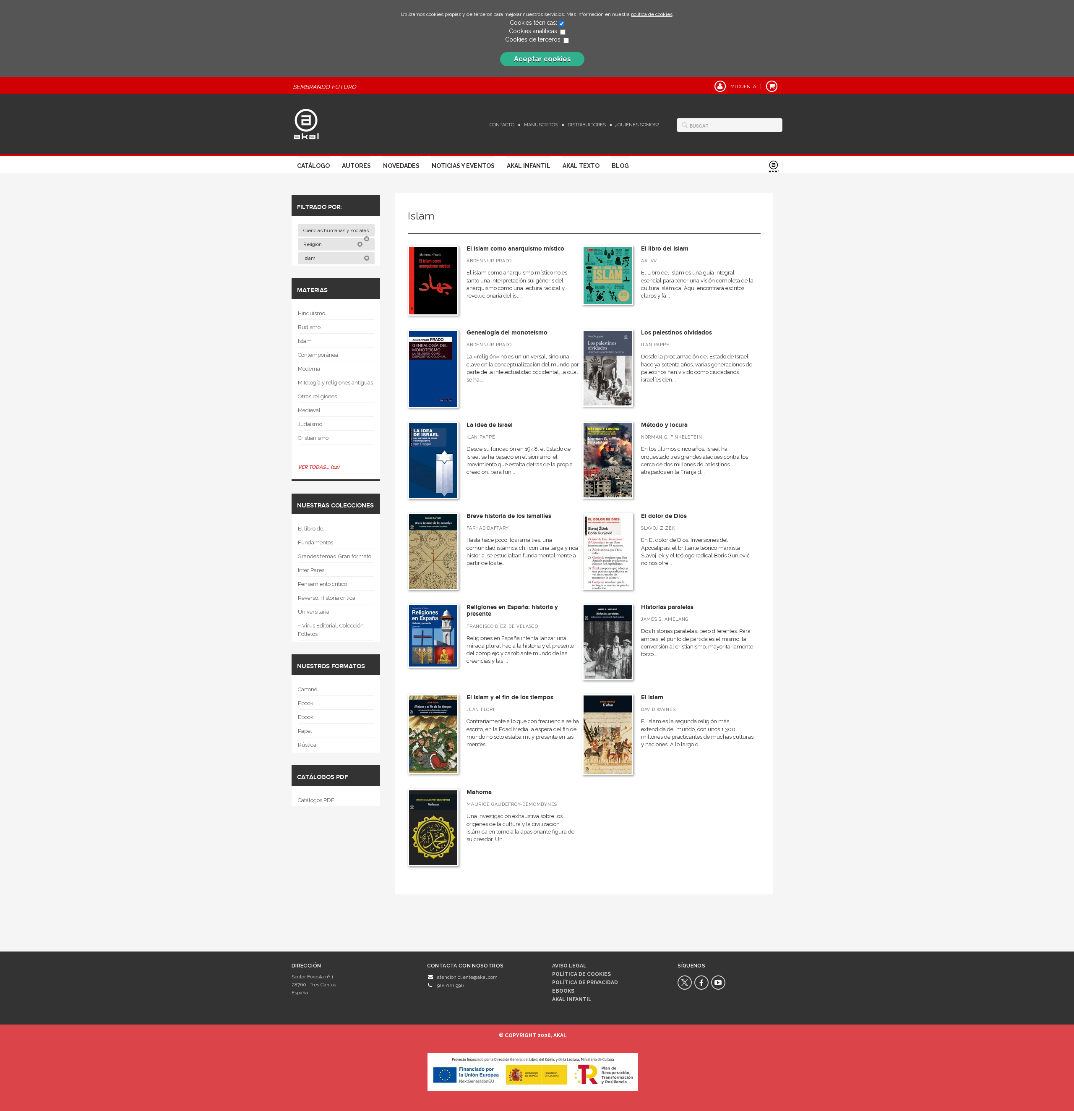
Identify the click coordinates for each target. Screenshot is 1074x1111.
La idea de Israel (490, 425)
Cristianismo (313, 438)
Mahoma (479, 792)
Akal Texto (581, 165)
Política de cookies (581, 974)
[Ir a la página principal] (306, 123)
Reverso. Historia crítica (326, 598)
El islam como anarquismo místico (515, 249)
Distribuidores (587, 125)
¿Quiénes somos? (637, 125)
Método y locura (664, 425)
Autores (356, 165)
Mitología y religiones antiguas (335, 382)
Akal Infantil (528, 165)
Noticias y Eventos (463, 165)
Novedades (401, 165)
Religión (313, 244)
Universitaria (313, 612)
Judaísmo (310, 424)
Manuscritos (541, 125)
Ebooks (563, 991)
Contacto (502, 125)
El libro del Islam (664, 249)
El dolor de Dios (664, 516)
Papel (305, 731)
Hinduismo (311, 313)
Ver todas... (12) (318, 467)
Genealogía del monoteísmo (507, 333)
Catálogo (313, 165)
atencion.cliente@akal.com (467, 977)
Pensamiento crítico (322, 584)
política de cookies (652, 14)
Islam (310, 258)
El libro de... (312, 528)
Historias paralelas (667, 607)
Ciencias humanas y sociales (336, 230)
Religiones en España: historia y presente (512, 610)
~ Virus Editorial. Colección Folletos (331, 629)
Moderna (309, 369)
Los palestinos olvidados (676, 333)
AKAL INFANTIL (572, 999)
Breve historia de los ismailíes (509, 516)
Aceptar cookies (542, 59)
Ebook (305, 703)
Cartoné (307, 689)
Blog (620, 165)
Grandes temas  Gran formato (334, 556)
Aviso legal (569, 966)
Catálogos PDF (316, 800)
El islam (652, 697)
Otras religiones (317, 396)
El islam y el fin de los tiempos (510, 697)
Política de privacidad (585, 983)
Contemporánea (318, 355)
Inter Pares (311, 570)
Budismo (309, 327)
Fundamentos (315, 542)
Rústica (307, 745)
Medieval (309, 410)
